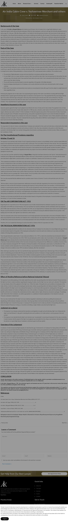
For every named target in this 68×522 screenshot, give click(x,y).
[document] (34, 261)
